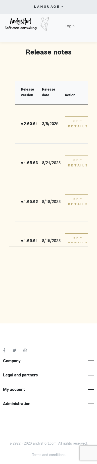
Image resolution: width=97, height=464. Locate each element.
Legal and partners (20, 375)
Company (12, 361)
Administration (16, 404)
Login (69, 26)
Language (47, 6)
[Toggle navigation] (91, 24)
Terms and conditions (48, 455)
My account (14, 389)
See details (78, 123)
